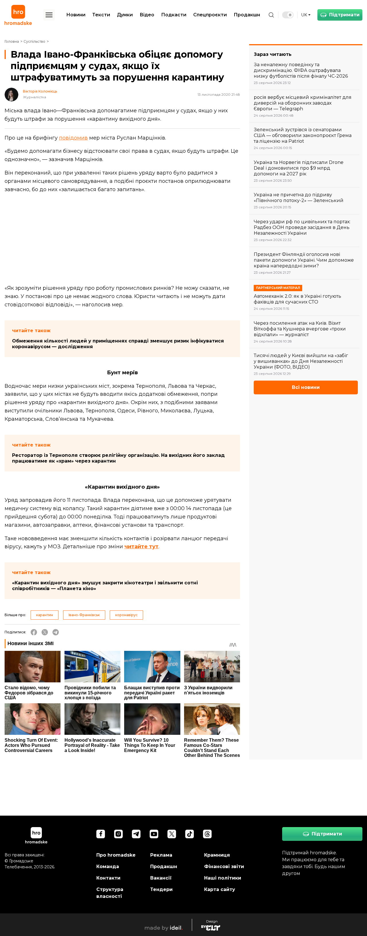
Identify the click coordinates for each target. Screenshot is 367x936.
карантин (44, 615)
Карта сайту (219, 889)
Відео (147, 14)
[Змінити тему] (288, 14)
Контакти (108, 878)
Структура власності (109, 893)
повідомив (73, 138)
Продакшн (247, 14)
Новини (75, 14)
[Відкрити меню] (49, 15)
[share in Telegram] (55, 632)
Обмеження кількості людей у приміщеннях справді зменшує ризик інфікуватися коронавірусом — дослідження (118, 343)
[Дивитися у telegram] (136, 834)
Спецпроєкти (210, 14)
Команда (107, 866)
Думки (125, 14)
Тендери (161, 889)
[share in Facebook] (34, 632)
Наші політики (222, 878)
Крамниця (217, 855)
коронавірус (126, 615)
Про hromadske (116, 855)
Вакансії (161, 878)
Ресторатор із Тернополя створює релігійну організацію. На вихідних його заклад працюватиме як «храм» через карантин (118, 458)
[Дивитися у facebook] (100, 834)
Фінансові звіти (224, 866)
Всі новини (306, 387)
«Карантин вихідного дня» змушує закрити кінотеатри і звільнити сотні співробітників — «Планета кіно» (105, 585)
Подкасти (173, 14)
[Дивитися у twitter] (171, 834)
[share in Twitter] (45, 632)
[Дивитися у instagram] (118, 834)
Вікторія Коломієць (40, 91)
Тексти (101, 14)
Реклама (161, 855)
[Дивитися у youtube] (154, 834)
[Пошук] (271, 15)
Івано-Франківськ (84, 615)
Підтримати (344, 14)
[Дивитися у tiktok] (189, 834)
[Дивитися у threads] (207, 834)
